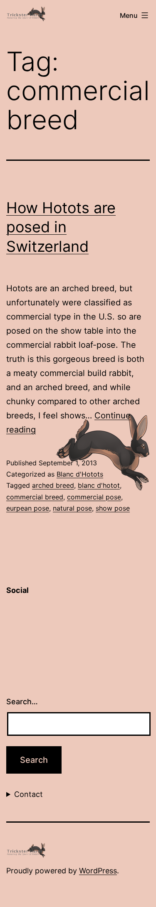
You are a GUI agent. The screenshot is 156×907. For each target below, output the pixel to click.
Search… (22, 701)
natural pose (72, 508)
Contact (28, 794)
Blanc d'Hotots (80, 474)
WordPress (98, 870)
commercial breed (34, 497)
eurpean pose (27, 508)
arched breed (53, 485)
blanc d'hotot (99, 485)
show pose (113, 508)
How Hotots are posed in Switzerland (61, 227)
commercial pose (94, 497)
